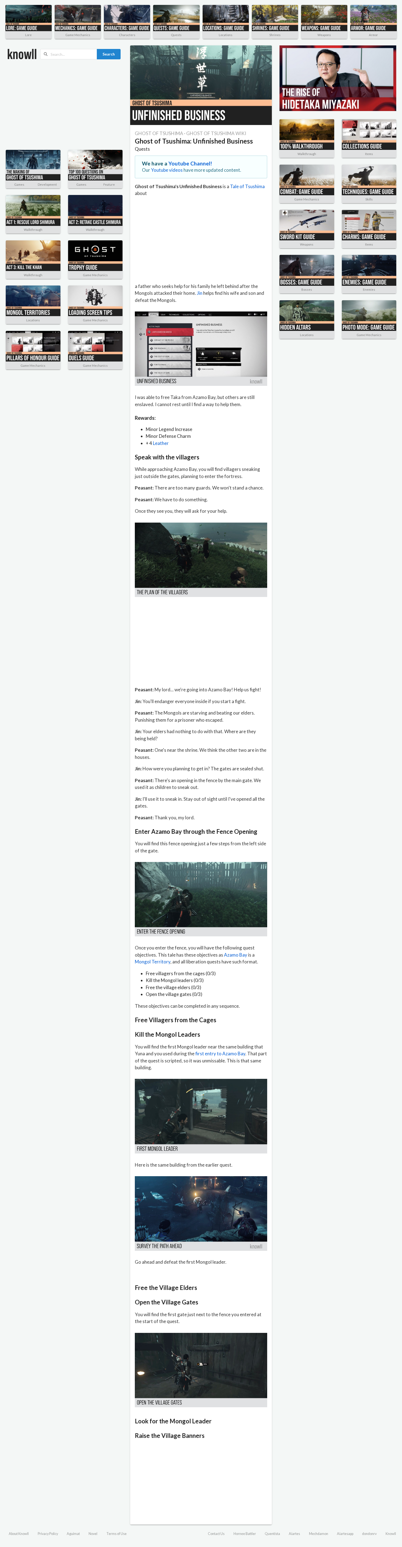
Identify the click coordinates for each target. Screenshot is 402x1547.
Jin (199, 293)
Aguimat (73, 1534)
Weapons (324, 35)
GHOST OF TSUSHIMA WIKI (216, 133)
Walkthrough (33, 229)
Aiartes (294, 1534)
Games (19, 184)
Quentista (272, 1534)
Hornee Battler (245, 1534)
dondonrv (369, 1534)
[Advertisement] (64, 104)
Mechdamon (318, 1534)
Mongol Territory (152, 962)
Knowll (391, 1534)
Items (369, 154)
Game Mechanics (77, 35)
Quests (176, 35)
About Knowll (19, 1534)
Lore (28, 35)
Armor (373, 35)
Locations (225, 35)
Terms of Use (116, 1534)
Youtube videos (167, 170)
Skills (369, 199)
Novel (93, 1534)
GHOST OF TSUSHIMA (159, 133)
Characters (127, 35)
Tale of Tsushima (247, 186)
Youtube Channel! (190, 163)
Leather (161, 443)
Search (109, 54)
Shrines (275, 35)
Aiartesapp (345, 1534)
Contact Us (216, 1534)
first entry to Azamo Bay (220, 1053)
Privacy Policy (48, 1534)
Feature (109, 184)
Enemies (369, 289)
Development (47, 184)
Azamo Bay (235, 955)
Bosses (306, 289)
